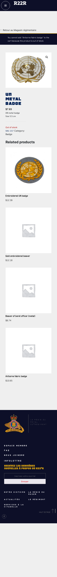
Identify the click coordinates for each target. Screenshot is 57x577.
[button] (46, 57)
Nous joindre (14, 455)
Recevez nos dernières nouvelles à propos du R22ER (19, 534)
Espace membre (16, 445)
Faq (7, 450)
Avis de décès (10, 523)
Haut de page (45, 512)
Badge (9, 134)
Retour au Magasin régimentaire (19, 30)
